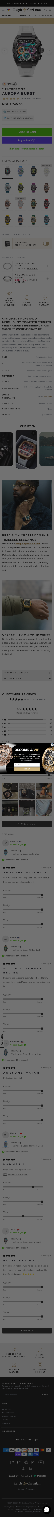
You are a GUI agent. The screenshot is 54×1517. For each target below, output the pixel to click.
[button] (46, 1509)
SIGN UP (27, 769)
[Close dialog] (52, 744)
